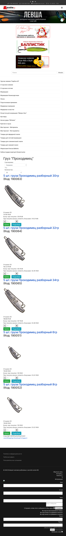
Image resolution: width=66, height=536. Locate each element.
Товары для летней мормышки (10, 138)
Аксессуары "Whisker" (7, 120)
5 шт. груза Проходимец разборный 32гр (31, 228)
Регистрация (59, 529)
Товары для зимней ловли (9, 145)
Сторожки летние (6, 88)
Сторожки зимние (6, 85)
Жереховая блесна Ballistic (9, 148)
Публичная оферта (8, 457)
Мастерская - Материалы (9, 127)
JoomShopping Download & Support (15, 438)
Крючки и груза (5, 124)
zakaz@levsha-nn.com (38, 3)
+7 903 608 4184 (25, 3)
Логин (61, 516)
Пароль (60, 522)
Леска (2, 99)
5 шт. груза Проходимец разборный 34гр (31, 280)
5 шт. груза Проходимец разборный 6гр (30, 332)
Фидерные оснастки (7, 109)
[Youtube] (32, 1)
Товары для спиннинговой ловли (11, 141)
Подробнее (16, 224)
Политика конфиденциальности (12, 454)
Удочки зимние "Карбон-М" (9, 81)
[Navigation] (62, 7)
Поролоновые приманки (8, 102)
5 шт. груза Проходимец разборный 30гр (31, 175)
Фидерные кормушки (7, 106)
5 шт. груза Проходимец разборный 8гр (30, 384)
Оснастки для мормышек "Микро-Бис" (13, 113)
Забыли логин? (48, 527)
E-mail (61, 490)
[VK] (35, 1)
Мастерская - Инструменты (9, 131)
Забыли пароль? (58, 527)
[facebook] (30, 1)
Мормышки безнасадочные (9, 95)
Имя (61, 482)
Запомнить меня (56, 532)
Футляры (3, 116)
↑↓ (6, 168)
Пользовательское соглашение (12, 460)
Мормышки (4, 92)
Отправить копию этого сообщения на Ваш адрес (38, 508)
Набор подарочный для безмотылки (12, 152)
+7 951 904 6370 (13, 3)
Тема (61, 497)
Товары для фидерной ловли (10, 134)
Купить (6, 224)
